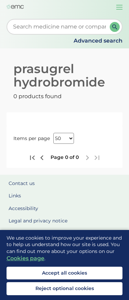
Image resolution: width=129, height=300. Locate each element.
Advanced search (98, 40)
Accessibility (23, 208)
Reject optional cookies (64, 288)
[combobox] (59, 26)
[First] (32, 157)
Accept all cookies (64, 273)
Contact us (22, 183)
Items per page (31, 138)
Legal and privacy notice (38, 221)
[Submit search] (115, 27)
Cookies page (25, 258)
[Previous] (42, 157)
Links (15, 196)
